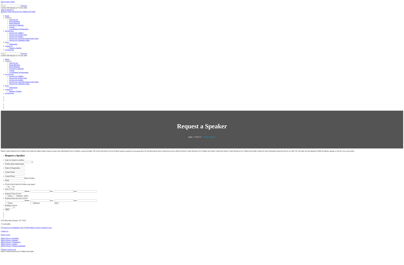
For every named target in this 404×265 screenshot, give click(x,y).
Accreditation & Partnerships (18, 29)
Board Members (14, 21)
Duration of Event (11, 205)
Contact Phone (10, 176)
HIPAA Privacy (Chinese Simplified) (13, 246)
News (7, 42)
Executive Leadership (16, 25)
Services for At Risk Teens (18, 35)
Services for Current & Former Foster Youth (23, 38)
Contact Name (10, 172)
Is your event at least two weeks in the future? (20, 184)
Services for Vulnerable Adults (19, 40)
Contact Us (9, 46)
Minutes (20, 196)
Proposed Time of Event (13, 194)
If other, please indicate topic (14, 164)
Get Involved (9, 50)
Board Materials (14, 23)
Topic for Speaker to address (14, 160)
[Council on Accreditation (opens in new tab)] (12, 228)
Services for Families (16, 37)
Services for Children (16, 33)
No (14, 187)
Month (27, 191)
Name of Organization (12, 168)
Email (7, 180)
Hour (11, 196)
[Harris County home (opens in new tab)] (8, 249)
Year (75, 191)
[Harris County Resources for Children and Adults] (18, 12)
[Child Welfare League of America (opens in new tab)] (38, 228)
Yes (9, 187)
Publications (13, 44)
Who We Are (13, 19)
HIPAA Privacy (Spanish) (9, 240)
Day (51, 191)
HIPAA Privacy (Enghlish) (10, 238)
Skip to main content (8, 2)
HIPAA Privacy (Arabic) (9, 244)
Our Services (9, 31)
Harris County (5, 235)
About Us (8, 18)
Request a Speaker (15, 48)
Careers (11, 27)
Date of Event (9, 189)
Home (7, 16)
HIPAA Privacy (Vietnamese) (11, 242)
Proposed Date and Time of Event (16, 198)
